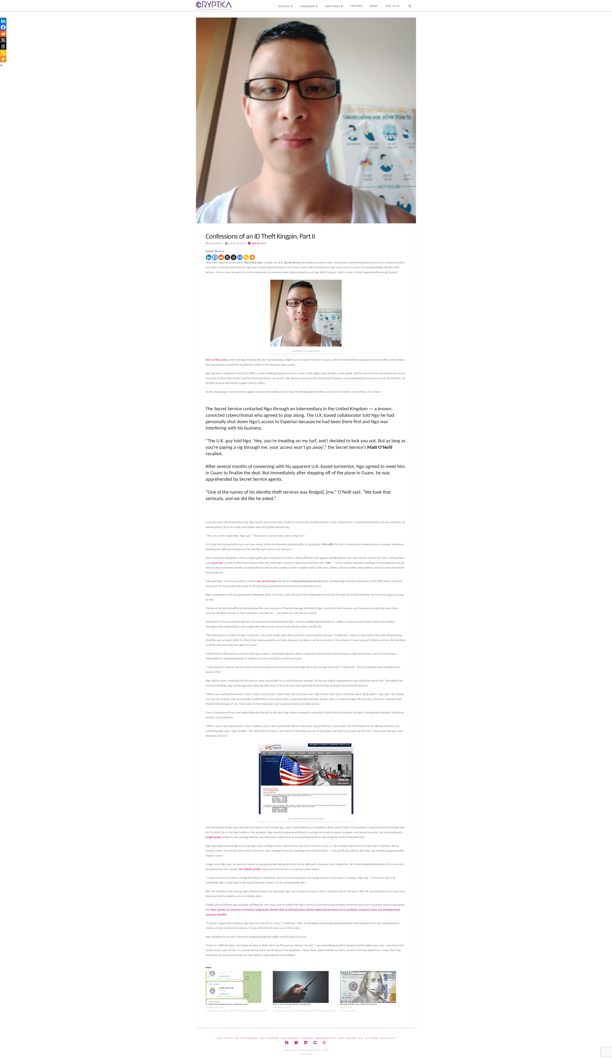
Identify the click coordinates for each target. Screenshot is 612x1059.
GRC (237, 1038)
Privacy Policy (387, 1038)
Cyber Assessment (290, 1038)
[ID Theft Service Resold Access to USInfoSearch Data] (238, 987)
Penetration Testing (325, 1038)
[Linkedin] (208, 257)
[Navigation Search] (410, 5)
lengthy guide (213, 837)
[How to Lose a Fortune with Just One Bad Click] (305, 987)
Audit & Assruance (269, 1038)
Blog (361, 1038)
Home (219, 1038)
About (341, 1038)
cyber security (258, 243)
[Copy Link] (246, 257)
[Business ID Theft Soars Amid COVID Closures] (372, 987)
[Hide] (1, 65)
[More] (252, 257)
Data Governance (249, 1038)
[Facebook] (215, 257)
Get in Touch (371, 1038)
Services (228, 1038)
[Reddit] (221, 257)
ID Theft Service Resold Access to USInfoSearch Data (227, 1004)
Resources (351, 1038)
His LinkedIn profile (250, 869)
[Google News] (240, 257)
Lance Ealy (217, 563)
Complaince (307, 1038)
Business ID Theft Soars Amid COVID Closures (358, 1004)
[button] (609, 3)
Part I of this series (216, 360)
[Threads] (233, 257)
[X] (227, 257)
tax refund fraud (266, 581)
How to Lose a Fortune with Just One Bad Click (291, 1004)
